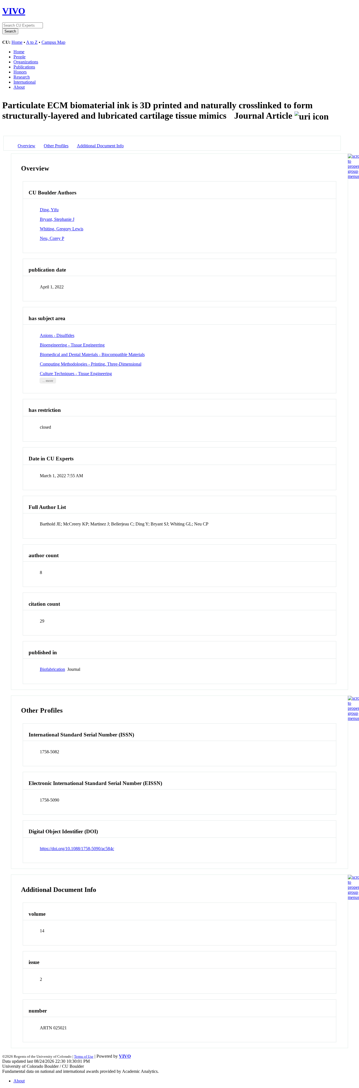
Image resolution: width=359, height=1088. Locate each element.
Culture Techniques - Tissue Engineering (76, 373)
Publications (24, 67)
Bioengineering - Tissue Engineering (72, 345)
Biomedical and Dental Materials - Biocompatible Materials (92, 354)
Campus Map (53, 42)
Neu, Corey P (52, 238)
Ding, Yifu (49, 209)
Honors (20, 72)
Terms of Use (83, 1056)
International (24, 82)
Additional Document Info (100, 145)
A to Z (32, 42)
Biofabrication (52, 669)
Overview (26, 145)
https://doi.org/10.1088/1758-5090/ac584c (77, 848)
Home (16, 42)
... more (47, 381)
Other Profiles (56, 145)
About (19, 87)
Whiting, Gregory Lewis (61, 228)
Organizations (25, 61)
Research (21, 77)
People (19, 56)
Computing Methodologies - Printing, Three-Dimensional (90, 364)
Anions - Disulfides (57, 335)
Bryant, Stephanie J (57, 219)
